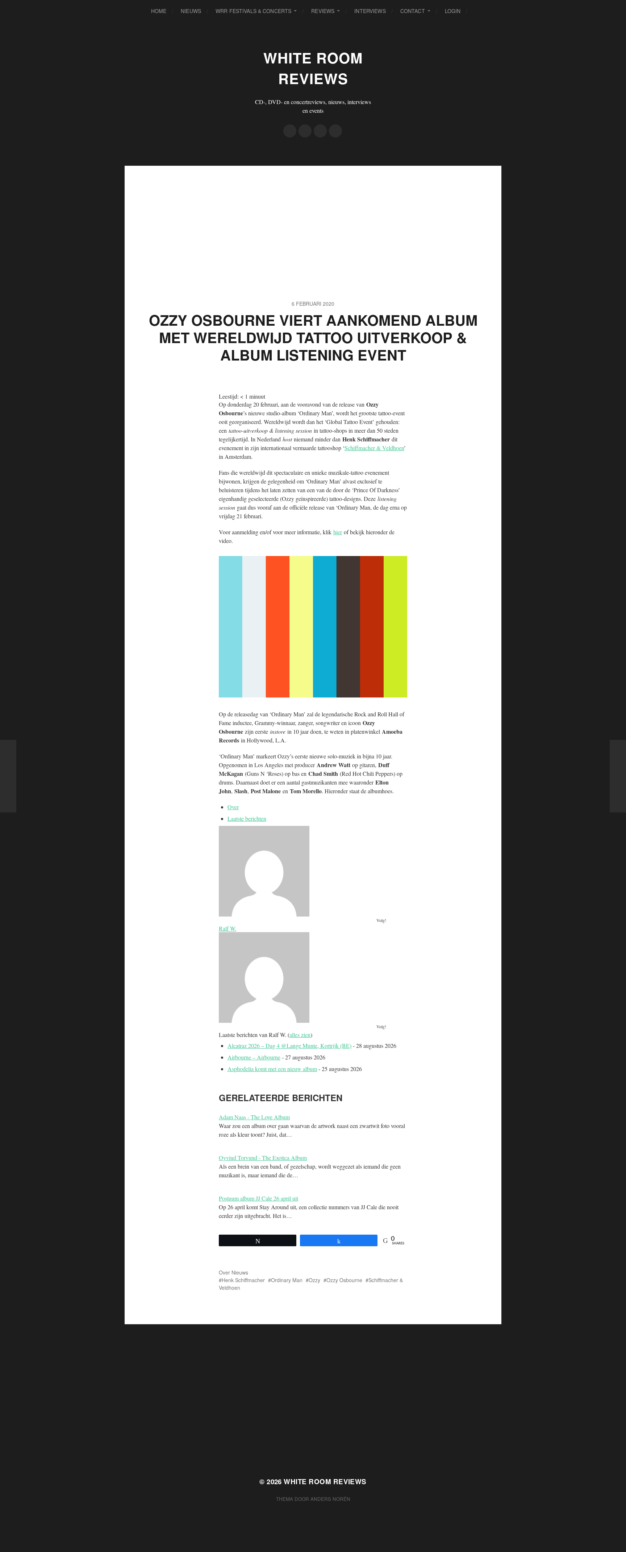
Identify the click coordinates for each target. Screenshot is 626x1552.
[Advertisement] (313, 216)
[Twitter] (305, 130)
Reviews (322, 11)
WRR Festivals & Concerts (253, 11)
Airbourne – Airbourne (254, 1057)
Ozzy (314, 1280)
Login (453, 11)
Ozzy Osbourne (344, 1280)
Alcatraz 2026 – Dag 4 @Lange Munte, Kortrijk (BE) (289, 1045)
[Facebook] (289, 130)
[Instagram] (320, 130)
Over (233, 807)
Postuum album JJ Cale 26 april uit (258, 1198)
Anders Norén (330, 1498)
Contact (412, 11)
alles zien (299, 1034)
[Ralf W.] (313, 871)
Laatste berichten (247, 818)
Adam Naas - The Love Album (254, 1117)
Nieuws (191, 11)
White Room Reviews (313, 67)
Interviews (369, 11)
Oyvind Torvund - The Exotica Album (263, 1157)
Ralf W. (227, 928)
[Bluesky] (335, 130)
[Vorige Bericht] (8, 776)
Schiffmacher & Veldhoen (374, 448)
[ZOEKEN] (478, 11)
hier (337, 532)
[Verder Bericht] (618, 776)
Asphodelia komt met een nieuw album (272, 1069)
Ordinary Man (286, 1280)
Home (159, 11)
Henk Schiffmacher (243, 1280)
